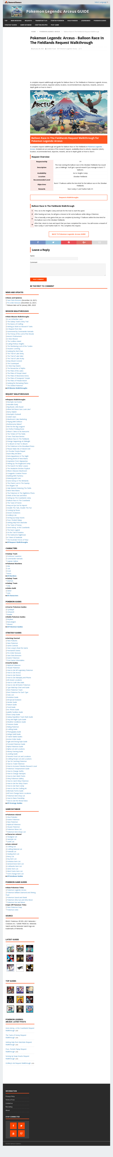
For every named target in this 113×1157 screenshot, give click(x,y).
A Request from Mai (14, 329)
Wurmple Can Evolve (14, 402)
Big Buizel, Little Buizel (15, 407)
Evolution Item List (14, 861)
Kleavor (10, 624)
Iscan (9, 571)
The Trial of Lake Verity (15, 353)
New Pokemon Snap (14, 907)
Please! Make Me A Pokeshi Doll (18, 449)
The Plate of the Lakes (15, 371)
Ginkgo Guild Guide (14, 734)
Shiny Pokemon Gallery (15, 778)
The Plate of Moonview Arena (18, 376)
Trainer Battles (41, 21)
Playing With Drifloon (14, 422)
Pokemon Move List (14, 829)
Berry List (10, 856)
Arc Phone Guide (13, 710)
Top (6, 21)
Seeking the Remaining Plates (17, 383)
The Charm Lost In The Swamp (18, 483)
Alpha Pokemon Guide (15, 746)
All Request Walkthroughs (17, 542)
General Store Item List (15, 864)
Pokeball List (11, 851)
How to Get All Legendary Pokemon (20, 670)
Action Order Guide (14, 739)
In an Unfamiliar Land (14, 319)
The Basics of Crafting (15, 324)
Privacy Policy (10, 1096)
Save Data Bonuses (14, 300)
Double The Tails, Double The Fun (19, 508)
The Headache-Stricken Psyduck (18, 468)
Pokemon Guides (100, 21)
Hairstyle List (11, 839)
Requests (28, 21)
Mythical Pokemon (14, 665)
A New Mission (12, 339)
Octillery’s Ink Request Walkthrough (18, 1063)
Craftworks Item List (14, 866)
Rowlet (9, 614)
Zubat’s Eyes (11, 417)
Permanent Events (13, 650)
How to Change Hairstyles (16, 774)
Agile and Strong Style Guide (17, 742)
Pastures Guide (12, 724)
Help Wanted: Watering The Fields (19, 488)
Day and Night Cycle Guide (16, 719)
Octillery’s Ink (11, 515)
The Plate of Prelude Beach (17, 381)
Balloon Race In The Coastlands (18, 500)
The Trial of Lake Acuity (15, 358)
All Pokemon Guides (15, 627)
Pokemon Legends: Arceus (68, 49)
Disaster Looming (13, 349)
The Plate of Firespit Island (16, 373)
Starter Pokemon (57, 21)
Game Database (25, 25)
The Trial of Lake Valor (15, 356)
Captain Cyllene (12, 561)
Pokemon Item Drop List (16, 796)
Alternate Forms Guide (15, 791)
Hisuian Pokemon (13, 668)
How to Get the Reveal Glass (17, 801)
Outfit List (10, 842)
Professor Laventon (14, 556)
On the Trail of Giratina (15, 532)
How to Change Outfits (15, 771)
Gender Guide (12, 702)
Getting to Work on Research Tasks (20, 326)
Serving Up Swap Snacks (15, 518)
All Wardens (11, 576)
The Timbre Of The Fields (16, 434)
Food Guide (11, 707)
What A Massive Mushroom (17, 471)
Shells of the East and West (17, 495)
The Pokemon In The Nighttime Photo (21, 493)
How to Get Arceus (14, 673)
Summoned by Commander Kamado (20, 331)
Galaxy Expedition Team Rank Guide (20, 717)
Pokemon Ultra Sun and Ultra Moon (20, 900)
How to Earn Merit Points (16, 776)
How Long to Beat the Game (17, 648)
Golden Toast (51, 49)
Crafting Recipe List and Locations (19, 759)
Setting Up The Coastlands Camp (19, 498)
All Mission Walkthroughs (17, 388)
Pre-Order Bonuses (14, 653)
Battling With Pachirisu (15, 476)
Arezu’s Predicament (14, 336)
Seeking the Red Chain (15, 351)
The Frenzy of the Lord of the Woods (20, 334)
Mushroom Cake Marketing (17, 419)
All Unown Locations (14, 680)
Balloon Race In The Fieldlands (18, 439)
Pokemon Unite (12, 910)
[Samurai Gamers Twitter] (21, 1125)
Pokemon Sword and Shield (17, 897)
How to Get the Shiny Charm (17, 783)
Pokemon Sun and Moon (16, 902)
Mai (8, 566)
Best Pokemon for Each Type (17, 692)
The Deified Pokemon (15, 385)
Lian (8, 568)
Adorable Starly (12, 404)
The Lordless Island (14, 341)
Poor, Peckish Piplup (14, 520)
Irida (8, 586)
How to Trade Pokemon (15, 764)
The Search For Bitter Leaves (17, 466)
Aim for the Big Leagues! (16, 427)
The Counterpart (13, 363)
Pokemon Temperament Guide (18, 769)
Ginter (9, 591)
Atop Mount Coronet (14, 361)
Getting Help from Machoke (17, 522)
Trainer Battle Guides (14, 737)
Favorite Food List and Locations (19, 756)
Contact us (9, 1103)
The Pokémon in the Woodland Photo (20, 446)
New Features (12, 641)
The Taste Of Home (14, 503)
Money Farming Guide (15, 751)
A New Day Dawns (14, 366)
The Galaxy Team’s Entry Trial (17, 322)
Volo (8, 593)
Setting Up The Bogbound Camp (18, 463)
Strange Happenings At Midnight (18, 441)
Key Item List (12, 859)
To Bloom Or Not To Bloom (17, 444)
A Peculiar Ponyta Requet (16, 451)
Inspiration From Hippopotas (17, 461)
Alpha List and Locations (16, 749)
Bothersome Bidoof (14, 424)
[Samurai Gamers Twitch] (21, 1133)
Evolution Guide (12, 697)
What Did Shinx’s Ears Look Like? (19, 409)
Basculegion (11, 622)
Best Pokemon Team (15, 690)
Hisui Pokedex (72, 21)
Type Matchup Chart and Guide (18, 687)
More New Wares (13, 490)
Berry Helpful (11, 412)
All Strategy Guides (14, 803)
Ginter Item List (12, 869)
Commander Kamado (15, 559)
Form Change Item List (15, 874)
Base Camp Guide (13, 714)
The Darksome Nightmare (16, 535)
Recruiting (9, 1107)
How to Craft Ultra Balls (15, 682)
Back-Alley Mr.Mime (14, 454)
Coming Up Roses (13, 510)
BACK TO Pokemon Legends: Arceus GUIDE (69, 234)
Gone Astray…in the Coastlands (18, 527)
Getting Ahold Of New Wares (17, 459)
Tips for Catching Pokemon (17, 761)
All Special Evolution (14, 700)
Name (32, 256)
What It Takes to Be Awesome (18, 431)
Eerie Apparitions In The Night (17, 456)
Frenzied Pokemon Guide (16, 744)
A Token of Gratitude (14, 537)
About (8, 1110)
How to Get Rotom (14, 675)
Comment (33, 262)
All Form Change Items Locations (19, 793)
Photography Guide (14, 732)
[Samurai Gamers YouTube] (13, 1133)
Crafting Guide (12, 729)
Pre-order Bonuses (14, 303)
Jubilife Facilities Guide (15, 712)
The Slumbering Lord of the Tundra (19, 346)
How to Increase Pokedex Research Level (22, 766)
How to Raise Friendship (15, 798)
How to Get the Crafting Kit (17, 788)
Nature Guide (12, 705)
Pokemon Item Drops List (16, 832)
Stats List (10, 695)
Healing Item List (13, 854)
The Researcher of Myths (16, 368)
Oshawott (10, 612)
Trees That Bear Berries (15, 436)
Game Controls (12, 646)
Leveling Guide (12, 754)
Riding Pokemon (13, 727)
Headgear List (12, 837)
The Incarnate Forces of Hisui (17, 540)
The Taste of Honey (14, 525)
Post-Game (55, 25)
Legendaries (85, 21)
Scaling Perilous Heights (15, 344)
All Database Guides (15, 876)
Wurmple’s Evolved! (14, 414)
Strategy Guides (11, 25)
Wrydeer (10, 619)
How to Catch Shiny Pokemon (18, 781)
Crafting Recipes (41, 25)
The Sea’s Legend (13, 530)
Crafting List (11, 847)
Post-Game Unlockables (15, 660)
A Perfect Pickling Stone (15, 429)
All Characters (12, 595)
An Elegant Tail (12, 486)
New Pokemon (12, 643)
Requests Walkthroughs (68, 197)
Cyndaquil (10, 609)
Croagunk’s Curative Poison (17, 473)
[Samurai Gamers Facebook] (13, 1125)
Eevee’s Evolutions (13, 513)
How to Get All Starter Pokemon (18, 685)
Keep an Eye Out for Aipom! (17, 505)
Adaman (10, 581)
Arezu (9, 573)
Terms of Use (10, 1100)
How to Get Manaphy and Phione (19, 678)
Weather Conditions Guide (16, 722)
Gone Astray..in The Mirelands (17, 481)
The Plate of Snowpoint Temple (18, 378)
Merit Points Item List (15, 871)
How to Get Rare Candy (15, 786)
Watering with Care (14, 478)
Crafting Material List (14, 849)
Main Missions (16, 21)
